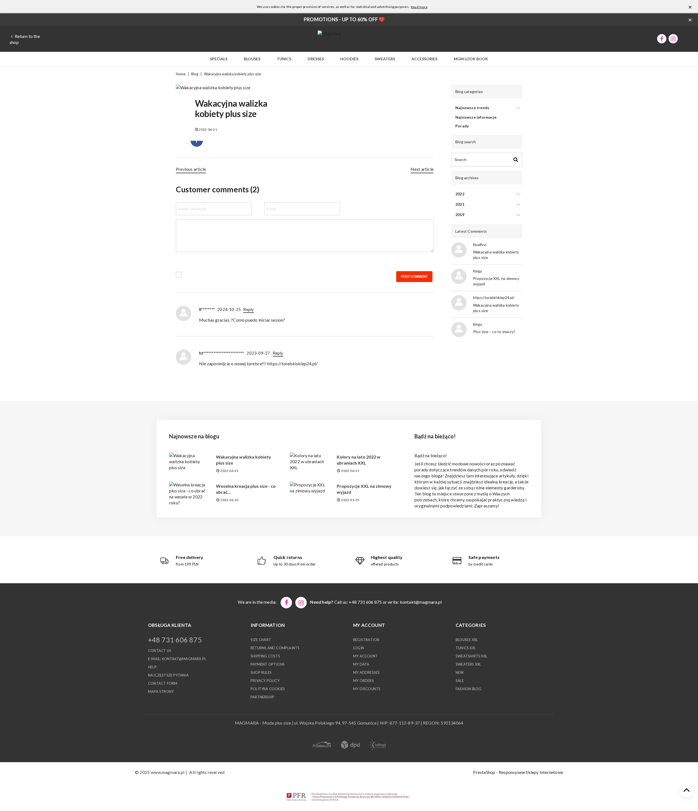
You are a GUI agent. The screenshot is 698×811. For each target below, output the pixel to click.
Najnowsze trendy (472, 107)
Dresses (316, 58)
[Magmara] (329, 33)
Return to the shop (25, 39)
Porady (462, 126)
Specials (218, 58)
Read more (419, 7)
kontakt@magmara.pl (421, 601)
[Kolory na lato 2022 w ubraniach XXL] (309, 460)
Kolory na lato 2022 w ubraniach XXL (358, 459)
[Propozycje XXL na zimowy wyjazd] (309, 487)
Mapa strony (161, 691)
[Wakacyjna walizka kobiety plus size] (213, 89)
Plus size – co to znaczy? (494, 331)
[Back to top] (686, 790)
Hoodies (349, 58)
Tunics (284, 58)
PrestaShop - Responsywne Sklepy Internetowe (518, 772)
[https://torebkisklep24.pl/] (459, 302)
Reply (248, 309)
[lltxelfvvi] (459, 249)
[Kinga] (459, 275)
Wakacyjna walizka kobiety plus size (243, 459)
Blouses (252, 58)
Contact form (162, 683)
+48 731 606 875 (175, 640)
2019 (459, 214)
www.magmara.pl (167, 772)
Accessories (424, 58)
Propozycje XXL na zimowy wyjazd (364, 489)
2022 (459, 193)
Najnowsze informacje (476, 117)
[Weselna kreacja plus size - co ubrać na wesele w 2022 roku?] (188, 493)
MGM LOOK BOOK (471, 58)
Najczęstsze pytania (168, 675)
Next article (422, 169)
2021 (459, 204)
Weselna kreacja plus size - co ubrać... (246, 489)
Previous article (191, 169)
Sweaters (385, 58)
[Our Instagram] (301, 602)
